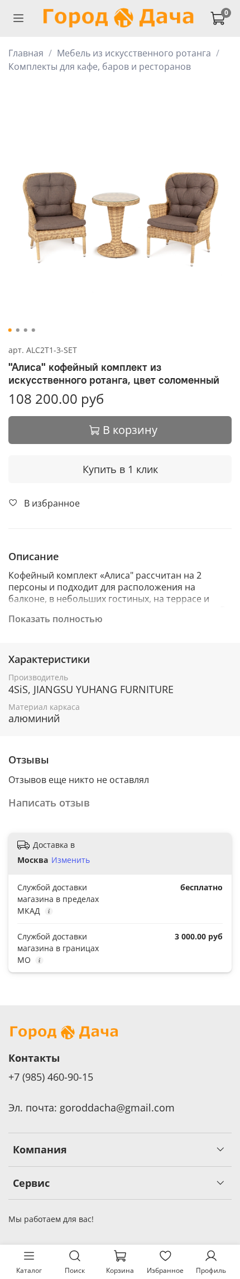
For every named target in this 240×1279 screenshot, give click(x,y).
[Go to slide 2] (18, 330)
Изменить (70, 860)
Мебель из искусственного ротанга (134, 53)
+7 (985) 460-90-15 (50, 1077)
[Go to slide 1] (10, 330)
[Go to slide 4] (33, 330)
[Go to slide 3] (25, 330)
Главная (26, 53)
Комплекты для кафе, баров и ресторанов (99, 66)
